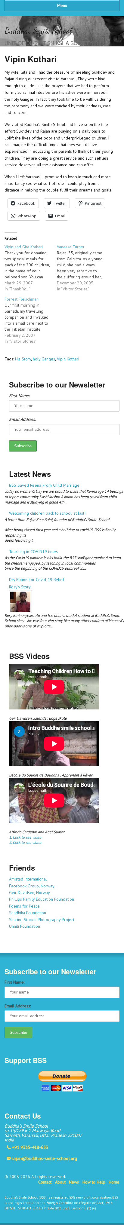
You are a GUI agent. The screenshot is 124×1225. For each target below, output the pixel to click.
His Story (23, 359)
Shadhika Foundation (27, 912)
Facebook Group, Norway (31, 886)
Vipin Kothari (68, 359)
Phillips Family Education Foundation (41, 899)
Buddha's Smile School (38, 31)
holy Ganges (44, 359)
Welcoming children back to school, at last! (47, 513)
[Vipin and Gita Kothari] (31, 268)
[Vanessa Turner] (83, 268)
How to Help (93, 1182)
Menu (62, 5)
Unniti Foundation (24, 926)
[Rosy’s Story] (64, 601)
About (60, 1182)
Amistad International (28, 879)
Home (114, 1182)
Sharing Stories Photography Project (41, 919)
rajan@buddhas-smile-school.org (44, 1158)
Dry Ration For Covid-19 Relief (36, 579)
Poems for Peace (24, 906)
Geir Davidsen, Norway (29, 892)
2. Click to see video (25, 842)
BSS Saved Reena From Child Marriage (44, 485)
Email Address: (22, 419)
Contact (44, 1182)
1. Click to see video (25, 837)
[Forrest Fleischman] (31, 320)
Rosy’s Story (20, 587)
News (74, 1182)
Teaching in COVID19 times (33, 551)
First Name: (19, 395)
